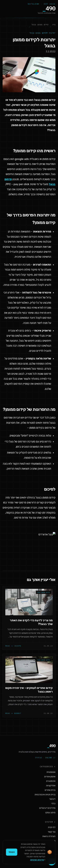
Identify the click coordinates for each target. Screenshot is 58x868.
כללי (53, 803)
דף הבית (51, 827)
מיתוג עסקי (50, 812)
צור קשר (51, 831)
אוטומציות (51, 772)
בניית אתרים (50, 790)
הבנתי (12, 852)
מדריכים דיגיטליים (47, 808)
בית (54, 24)
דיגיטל (52, 799)
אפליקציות (50, 785)
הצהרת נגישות (48, 836)
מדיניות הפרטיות (37, 860)
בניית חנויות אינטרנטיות (45, 794)
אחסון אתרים (49, 776)
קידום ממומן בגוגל (40, 24)
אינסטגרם (50, 781)
